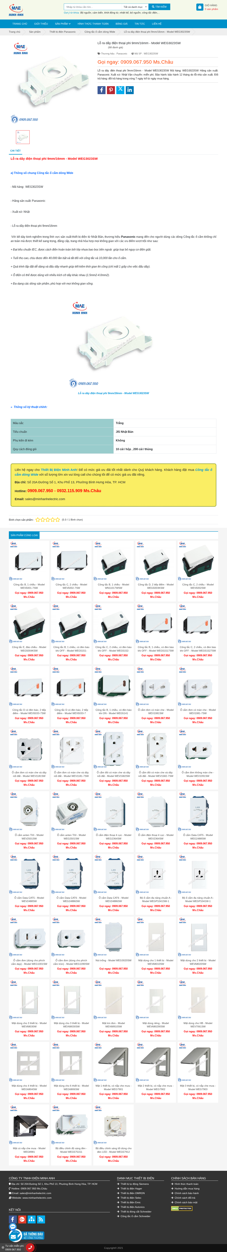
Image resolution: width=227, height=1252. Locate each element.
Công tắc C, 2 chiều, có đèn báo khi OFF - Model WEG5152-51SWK (113, 650)
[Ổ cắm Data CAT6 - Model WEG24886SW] (71, 874)
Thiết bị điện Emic (130, 1202)
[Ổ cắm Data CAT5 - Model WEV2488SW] (29, 874)
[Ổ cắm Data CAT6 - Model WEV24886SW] (113, 874)
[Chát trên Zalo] (13, 1227)
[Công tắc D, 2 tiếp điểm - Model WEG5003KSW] (155, 561)
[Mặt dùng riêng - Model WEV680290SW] (155, 999)
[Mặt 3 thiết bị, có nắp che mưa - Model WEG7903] (198, 1062)
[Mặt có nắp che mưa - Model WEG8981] (29, 1124)
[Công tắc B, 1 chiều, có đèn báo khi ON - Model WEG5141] (113, 686)
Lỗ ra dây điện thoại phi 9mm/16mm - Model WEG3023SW (113, 393)
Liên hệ (157, 23)
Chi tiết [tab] (15, 150)
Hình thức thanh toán (93, 23)
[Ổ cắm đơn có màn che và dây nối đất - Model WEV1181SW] (29, 749)
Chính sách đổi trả (184, 1197)
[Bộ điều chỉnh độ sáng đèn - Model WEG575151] (71, 1124)
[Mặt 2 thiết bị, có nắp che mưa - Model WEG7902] (155, 1062)
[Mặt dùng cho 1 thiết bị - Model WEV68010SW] (155, 937)
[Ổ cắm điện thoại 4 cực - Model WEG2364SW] (113, 811)
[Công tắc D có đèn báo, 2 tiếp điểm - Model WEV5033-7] (71, 686)
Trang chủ (19, 23)
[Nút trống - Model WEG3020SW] (113, 937)
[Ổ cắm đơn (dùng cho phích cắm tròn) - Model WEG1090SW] (71, 937)
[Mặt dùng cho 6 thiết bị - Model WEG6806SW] (71, 1062)
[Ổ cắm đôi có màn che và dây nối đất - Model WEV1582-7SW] (155, 749)
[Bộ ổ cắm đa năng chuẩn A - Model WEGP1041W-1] (198, 874)
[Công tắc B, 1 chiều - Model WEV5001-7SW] (29, 561)
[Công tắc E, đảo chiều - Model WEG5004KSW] (29, 623)
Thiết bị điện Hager (131, 1188)
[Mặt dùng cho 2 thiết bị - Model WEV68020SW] (198, 937)
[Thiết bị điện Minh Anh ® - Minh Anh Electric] (36, 10)
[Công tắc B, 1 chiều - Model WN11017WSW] (113, 561)
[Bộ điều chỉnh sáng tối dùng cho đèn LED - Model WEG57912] (113, 1124)
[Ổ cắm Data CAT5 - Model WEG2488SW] (198, 811)
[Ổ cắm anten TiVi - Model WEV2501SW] (29, 811)
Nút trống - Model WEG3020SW (113, 960)
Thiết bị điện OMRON (132, 1193)
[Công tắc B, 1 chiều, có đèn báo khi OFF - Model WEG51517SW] (155, 623)
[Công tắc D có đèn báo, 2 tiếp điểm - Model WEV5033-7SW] (29, 686)
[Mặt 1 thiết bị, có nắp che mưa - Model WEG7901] (113, 1062)
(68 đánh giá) (115, 47)
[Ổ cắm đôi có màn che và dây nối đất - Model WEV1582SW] (113, 749)
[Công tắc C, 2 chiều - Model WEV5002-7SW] (71, 561)
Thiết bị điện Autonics (132, 1207)
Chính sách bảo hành (186, 1193)
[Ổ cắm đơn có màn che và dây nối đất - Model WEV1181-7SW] (71, 749)
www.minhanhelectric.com (37, 1197)
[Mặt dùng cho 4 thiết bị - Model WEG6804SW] (29, 1062)
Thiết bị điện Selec (130, 1197)
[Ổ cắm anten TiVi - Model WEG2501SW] (71, 811)
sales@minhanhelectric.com (35, 1193)
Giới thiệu (41, 23)
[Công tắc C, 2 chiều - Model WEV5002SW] (198, 561)
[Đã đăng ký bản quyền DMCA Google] (181, 1208)
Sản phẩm (61, 23)
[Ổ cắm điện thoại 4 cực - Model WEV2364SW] (155, 811)
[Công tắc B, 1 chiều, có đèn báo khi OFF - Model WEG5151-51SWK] (71, 623)
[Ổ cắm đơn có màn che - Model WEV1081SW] (155, 686)
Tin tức (140, 23)
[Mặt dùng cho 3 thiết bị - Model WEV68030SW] (71, 999)
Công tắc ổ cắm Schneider (135, 1216)
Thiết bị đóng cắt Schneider (135, 1211)
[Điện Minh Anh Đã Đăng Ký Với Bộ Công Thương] (59, 1233)
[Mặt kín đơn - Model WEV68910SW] (113, 999)
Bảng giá (122, 23)
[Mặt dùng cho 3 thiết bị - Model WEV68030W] (29, 999)
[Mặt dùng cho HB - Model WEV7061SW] (198, 999)
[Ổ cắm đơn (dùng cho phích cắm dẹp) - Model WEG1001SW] (29, 937)
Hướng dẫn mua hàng (187, 1188)
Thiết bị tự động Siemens (134, 1184)
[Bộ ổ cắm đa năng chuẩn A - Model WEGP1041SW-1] (155, 874)
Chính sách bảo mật (185, 1202)
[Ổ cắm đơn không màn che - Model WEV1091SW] (198, 749)
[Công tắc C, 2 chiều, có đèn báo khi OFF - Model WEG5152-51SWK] (113, 623)
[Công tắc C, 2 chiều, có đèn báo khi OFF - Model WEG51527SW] (198, 623)
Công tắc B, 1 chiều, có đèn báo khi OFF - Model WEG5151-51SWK (71, 650)
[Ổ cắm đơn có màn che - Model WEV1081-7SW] (198, 686)
